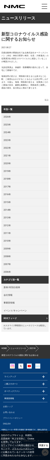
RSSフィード (10, 318)
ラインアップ (10, 376)
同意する (43, 445)
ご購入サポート (11, 384)
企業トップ (8, 406)
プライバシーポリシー (23, 448)
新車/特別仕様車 (12, 287)
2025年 (7, 124)
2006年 (7, 272)
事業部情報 (9, 302)
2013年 (7, 217)
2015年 (7, 202)
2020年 (7, 163)
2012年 (7, 225)
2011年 (7, 233)
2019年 (7, 171)
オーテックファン (12, 391)
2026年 (7, 116)
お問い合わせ (9, 412)
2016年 (7, 194)
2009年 (7, 248)
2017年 (7, 186)
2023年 (7, 140)
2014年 (7, 210)
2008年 (7, 256)
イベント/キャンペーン (15, 310)
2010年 (7, 241)
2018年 (7, 179)
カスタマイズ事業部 (14, 6)
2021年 (7, 155)
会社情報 (8, 295)
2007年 (7, 264)
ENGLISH (7, 424)
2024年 (7, 132)
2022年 (7, 148)
